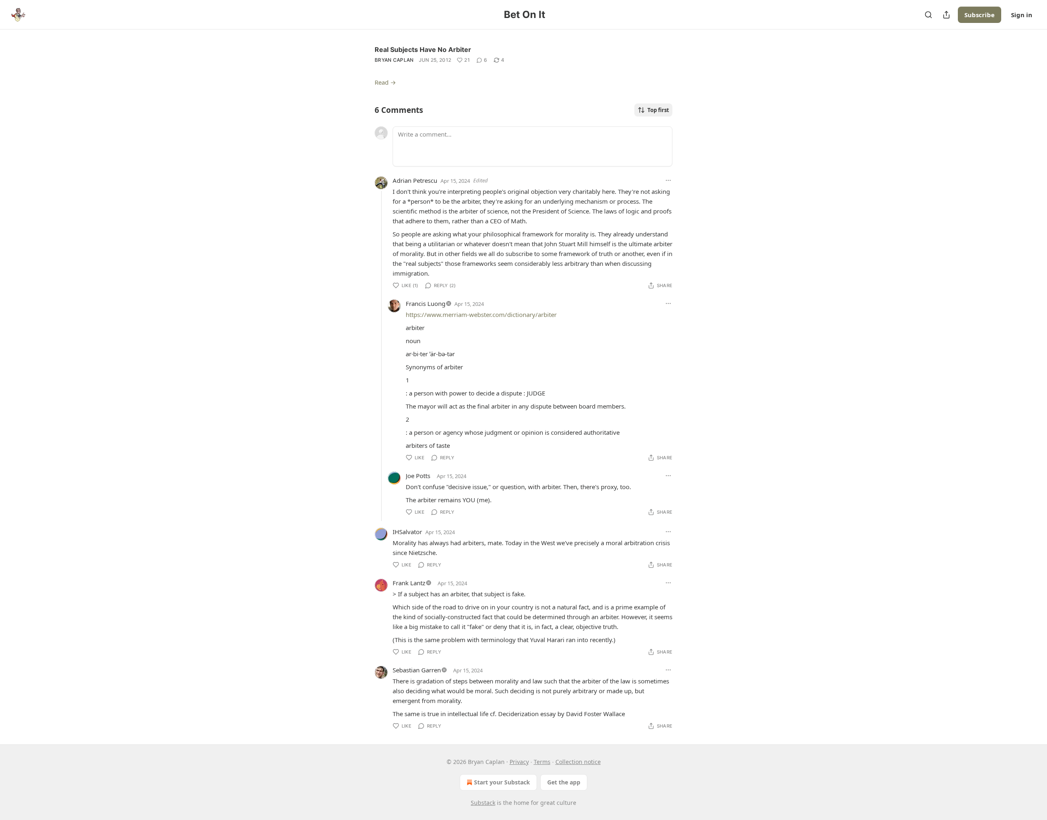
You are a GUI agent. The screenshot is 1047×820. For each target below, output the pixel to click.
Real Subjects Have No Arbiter (423, 49)
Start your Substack (502, 782)
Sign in (1021, 15)
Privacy (519, 762)
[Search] (928, 15)
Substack (483, 803)
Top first (658, 110)
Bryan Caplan (394, 60)
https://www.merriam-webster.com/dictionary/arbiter (481, 314)
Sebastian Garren (417, 670)
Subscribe (979, 15)
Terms (542, 762)
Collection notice (578, 762)
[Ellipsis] (668, 180)
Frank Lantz (409, 583)
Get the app (563, 782)
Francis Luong (425, 303)
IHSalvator (407, 532)
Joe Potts (418, 476)
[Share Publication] (946, 15)
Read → (385, 82)
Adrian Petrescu (415, 180)
